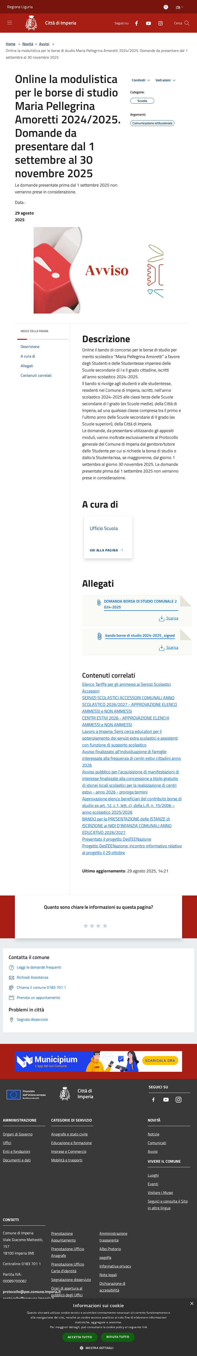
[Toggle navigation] (9, 22)
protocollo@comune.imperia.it (28, 1298)
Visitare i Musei (160, 1192)
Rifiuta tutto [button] (117, 1337)
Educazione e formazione (71, 1143)
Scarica (172, 618)
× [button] (191, 1304)
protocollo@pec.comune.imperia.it (32, 1291)
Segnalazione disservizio (71, 1279)
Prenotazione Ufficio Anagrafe (67, 1252)
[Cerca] (187, 23)
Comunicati (157, 1143)
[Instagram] (158, 23)
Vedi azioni (163, 80)
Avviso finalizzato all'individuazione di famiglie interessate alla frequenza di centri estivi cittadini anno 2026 (131, 758)
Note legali (108, 1275)
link (144, 1327)
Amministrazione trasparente (113, 1236)
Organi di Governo (17, 1134)
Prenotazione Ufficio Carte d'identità (67, 1267)
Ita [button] (178, 7)
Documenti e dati (17, 1160)
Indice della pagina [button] (34, 331)
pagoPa (105, 1257)
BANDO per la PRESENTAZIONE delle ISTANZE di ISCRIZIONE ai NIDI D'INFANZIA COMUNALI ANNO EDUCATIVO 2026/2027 (127, 826)
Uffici (7, 1143)
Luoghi (153, 1175)
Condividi (139, 80)
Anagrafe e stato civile (69, 1134)
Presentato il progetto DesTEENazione (116, 839)
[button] (98, 1347)
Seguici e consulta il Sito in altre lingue (168, 1204)
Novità (27, 44)
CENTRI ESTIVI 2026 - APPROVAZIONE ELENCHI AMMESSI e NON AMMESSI (125, 721)
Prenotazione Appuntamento (63, 1236)
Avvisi (44, 44)
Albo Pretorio (110, 1249)
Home (10, 44)
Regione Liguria (20, 7)
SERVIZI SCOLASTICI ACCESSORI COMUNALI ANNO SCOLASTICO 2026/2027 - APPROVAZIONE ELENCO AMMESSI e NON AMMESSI (129, 704)
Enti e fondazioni (16, 1151)
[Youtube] (146, 23)
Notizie (153, 1134)
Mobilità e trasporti (66, 1160)
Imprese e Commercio (68, 1151)
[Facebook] (134, 23)
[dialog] (98, 1327)
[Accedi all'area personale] (165, 7)
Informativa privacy (115, 1266)
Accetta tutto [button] (80, 1337)
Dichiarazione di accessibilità (112, 1286)
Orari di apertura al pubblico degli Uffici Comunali (67, 1295)
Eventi (153, 1184)
